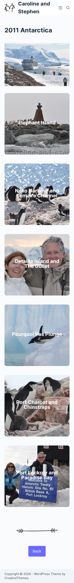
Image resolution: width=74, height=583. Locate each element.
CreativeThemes (17, 578)
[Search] (67, 7)
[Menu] (60, 8)
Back (37, 551)
